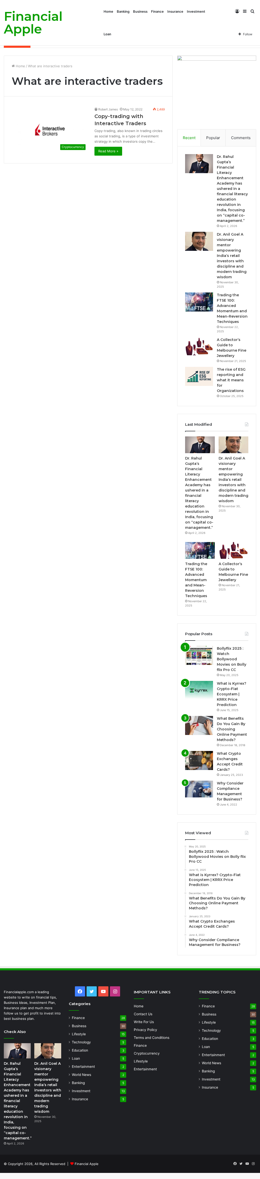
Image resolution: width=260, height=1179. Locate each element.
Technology (81, 1042)
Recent (189, 137)
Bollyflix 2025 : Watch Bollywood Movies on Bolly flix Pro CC (231, 659)
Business (140, 11)
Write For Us (144, 1022)
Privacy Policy (145, 1030)
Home (108, 11)
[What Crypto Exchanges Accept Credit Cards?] (199, 760)
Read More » (108, 151)
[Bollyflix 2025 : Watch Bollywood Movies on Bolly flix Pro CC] (199, 655)
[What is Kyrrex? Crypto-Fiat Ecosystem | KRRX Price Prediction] (199, 690)
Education (80, 1050)
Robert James (108, 109)
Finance (157, 11)
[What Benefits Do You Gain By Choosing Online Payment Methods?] (199, 725)
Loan (107, 34)
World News (81, 1075)
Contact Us (143, 1014)
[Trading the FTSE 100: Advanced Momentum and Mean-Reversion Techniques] (199, 302)
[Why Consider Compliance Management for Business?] (199, 789)
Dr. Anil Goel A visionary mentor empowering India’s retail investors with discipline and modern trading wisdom (232, 255)
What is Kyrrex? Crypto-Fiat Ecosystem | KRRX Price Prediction (231, 694)
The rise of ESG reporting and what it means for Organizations (231, 380)
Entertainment (83, 1067)
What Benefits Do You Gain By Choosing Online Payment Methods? (232, 729)
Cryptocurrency (147, 1053)
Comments (241, 137)
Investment (196, 11)
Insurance (175, 11)
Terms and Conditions (151, 1038)
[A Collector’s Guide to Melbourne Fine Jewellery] (199, 346)
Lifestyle (79, 1034)
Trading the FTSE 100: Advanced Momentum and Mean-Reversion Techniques (196, 580)
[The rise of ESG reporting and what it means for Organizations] (199, 376)
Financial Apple (87, 1164)
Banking (123, 11)
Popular (213, 137)
